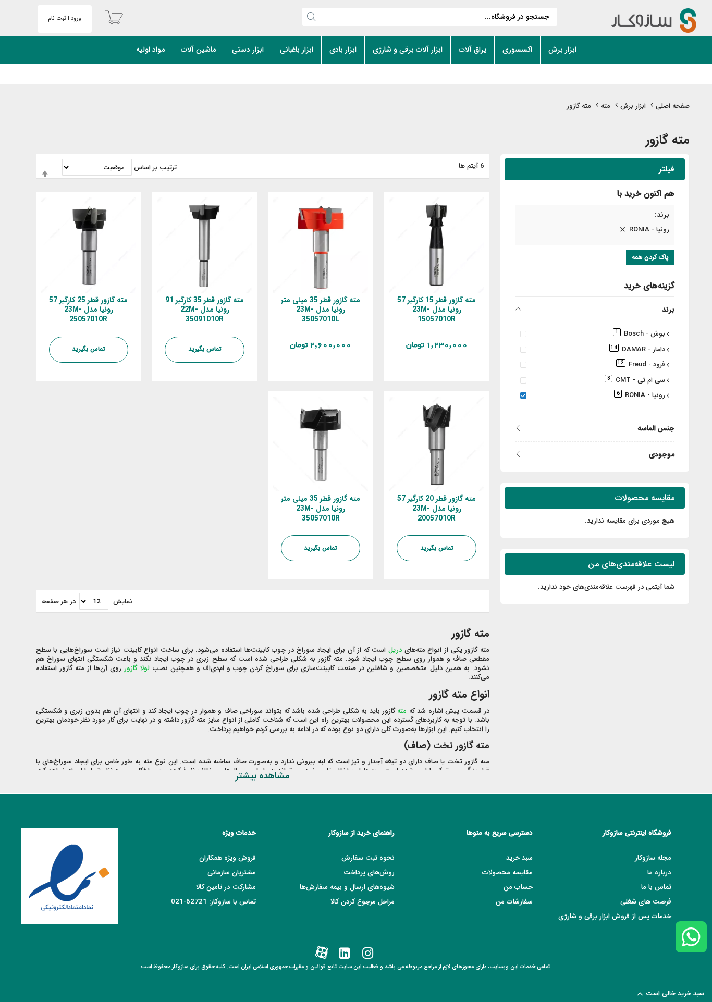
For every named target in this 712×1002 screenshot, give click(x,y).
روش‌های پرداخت (369, 872)
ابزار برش (633, 106)
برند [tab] (668, 309)
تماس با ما (656, 887)
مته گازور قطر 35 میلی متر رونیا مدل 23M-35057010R (320, 508)
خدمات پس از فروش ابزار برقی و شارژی (614, 916)
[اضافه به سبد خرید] (426, 377)
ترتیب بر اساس (155, 167)
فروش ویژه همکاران (227, 857)
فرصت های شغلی (645, 901)
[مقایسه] (389, 377)
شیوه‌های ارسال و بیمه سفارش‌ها (347, 887)
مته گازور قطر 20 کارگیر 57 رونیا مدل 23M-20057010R (436, 508)
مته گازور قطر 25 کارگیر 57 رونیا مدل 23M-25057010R (88, 310)
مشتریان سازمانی (231, 872)
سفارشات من (514, 901)
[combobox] (429, 17)
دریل (395, 650)
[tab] (594, 216)
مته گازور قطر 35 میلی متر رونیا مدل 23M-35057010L (320, 310)
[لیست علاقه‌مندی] (407, 377)
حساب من (518, 887)
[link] (366, 954)
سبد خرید (519, 857)
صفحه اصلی (673, 106)
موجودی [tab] (661, 454)
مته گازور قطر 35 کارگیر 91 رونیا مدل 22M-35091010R (204, 310)
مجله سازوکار (653, 857)
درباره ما (659, 872)
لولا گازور (136, 668)
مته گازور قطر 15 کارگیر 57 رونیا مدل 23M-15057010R (436, 310)
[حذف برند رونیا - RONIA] (622, 229)
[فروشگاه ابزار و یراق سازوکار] (645, 20)
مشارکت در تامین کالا (226, 887)
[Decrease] (475, 377)
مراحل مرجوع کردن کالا (362, 901)
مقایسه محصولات (507, 872)
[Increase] (444, 377)
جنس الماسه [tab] (655, 428)
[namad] (69, 876)
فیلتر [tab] (666, 169)
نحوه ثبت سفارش (368, 857)
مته (605, 106)
